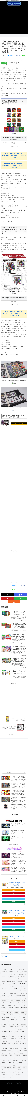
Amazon (13, 890)
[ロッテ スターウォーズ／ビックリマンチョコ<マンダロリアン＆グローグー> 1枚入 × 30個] (5, 912)
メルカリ (13, 898)
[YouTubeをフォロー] (7, 598)
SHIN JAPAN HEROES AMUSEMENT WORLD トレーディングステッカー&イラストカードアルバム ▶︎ (14, 313)
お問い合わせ (21, 1091)
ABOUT (7, 1091)
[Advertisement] (14, 20)
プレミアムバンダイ (18, 423)
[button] (24, 772)
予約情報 (4, 62)
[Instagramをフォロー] (20, 594)
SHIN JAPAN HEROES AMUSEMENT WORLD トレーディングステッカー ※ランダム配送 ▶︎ (14, 155)
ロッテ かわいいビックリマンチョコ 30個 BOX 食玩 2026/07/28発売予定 (17, 884)
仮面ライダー (5, 64)
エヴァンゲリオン (12, 62)
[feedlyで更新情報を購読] (20, 598)
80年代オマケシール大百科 (17, 936)
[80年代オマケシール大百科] (5, 940)
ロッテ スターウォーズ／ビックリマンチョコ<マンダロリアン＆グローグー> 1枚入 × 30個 (17, 912)
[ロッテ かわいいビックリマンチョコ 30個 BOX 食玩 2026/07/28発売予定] (5, 885)
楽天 (13, 893)
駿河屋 (13, 901)
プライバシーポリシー (14, 1093)
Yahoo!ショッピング (16, 947)
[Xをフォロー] (7, 594)
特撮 (19, 62)
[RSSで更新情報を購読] (14, 601)
